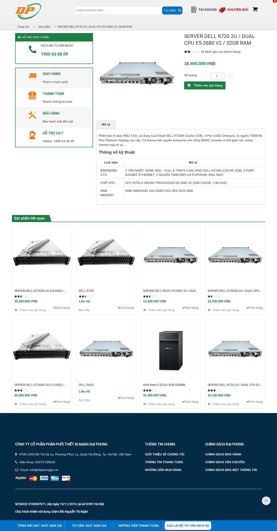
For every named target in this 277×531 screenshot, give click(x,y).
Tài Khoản (207, 9)
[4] (136, 73)
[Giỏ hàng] (255, 9)
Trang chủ (23, 26)
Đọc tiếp (84, 310)
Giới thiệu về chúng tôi (164, 454)
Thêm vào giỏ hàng (208, 85)
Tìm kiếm (169, 10)
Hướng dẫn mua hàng (163, 470)
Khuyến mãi (237, 9)
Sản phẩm (44, 26)
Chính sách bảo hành (223, 454)
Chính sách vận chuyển (225, 462)
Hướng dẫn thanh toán (138, 525)
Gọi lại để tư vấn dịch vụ (188, 525)
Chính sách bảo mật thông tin (231, 470)
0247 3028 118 (51, 525)
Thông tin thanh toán (164, 462)
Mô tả (106, 124)
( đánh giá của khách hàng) (221, 51)
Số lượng (190, 75)
